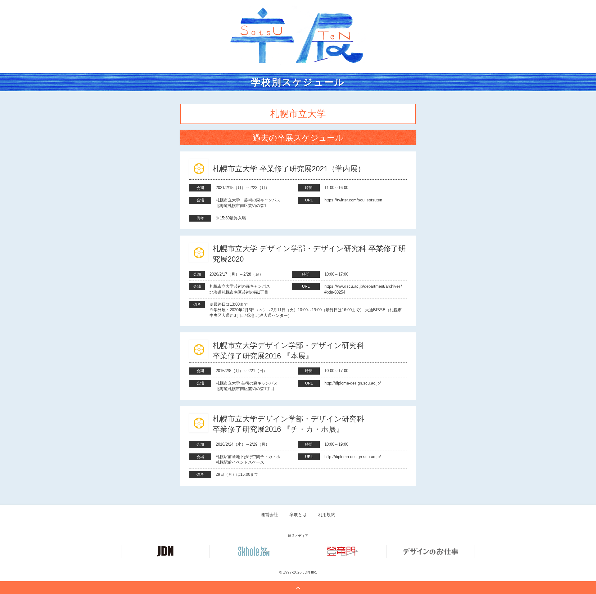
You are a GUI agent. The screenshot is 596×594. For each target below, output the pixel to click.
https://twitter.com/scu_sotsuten (353, 200)
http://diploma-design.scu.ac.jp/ (352, 383)
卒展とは (298, 514)
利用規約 (326, 514)
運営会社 (269, 514)
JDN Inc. (310, 572)
